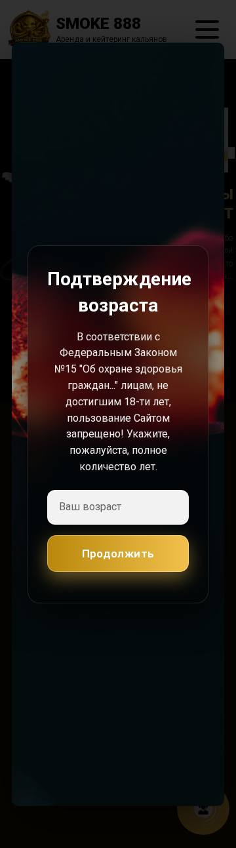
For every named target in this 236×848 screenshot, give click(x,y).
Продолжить (118, 552)
